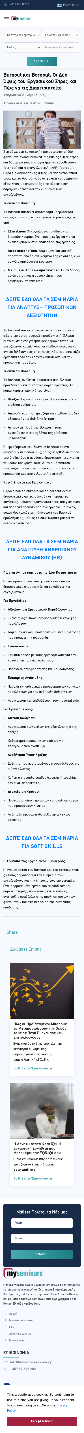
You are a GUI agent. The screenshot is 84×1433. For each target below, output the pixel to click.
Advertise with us (20, 1334)
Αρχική (13, 1313)
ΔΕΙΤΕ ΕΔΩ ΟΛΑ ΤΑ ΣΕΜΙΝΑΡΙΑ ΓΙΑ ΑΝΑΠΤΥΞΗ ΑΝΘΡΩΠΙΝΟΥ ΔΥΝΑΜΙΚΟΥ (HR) (42, 550)
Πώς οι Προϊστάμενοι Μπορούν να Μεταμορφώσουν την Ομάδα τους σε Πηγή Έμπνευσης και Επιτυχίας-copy (40, 1031)
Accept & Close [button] (42, 1421)
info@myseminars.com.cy (30, 1362)
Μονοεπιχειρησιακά (21, 1320)
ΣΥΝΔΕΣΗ (42, 1254)
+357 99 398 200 (19, 4)
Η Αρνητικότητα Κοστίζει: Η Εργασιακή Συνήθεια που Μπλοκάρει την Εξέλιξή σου (37, 1148)
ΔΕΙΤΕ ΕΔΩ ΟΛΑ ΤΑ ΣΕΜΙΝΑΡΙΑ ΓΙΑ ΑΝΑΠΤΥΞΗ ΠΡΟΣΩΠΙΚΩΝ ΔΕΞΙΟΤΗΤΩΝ (42, 307)
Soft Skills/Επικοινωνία (32, 1068)
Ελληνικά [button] (69, 5)
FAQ (11, 1327)
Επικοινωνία (16, 1340)
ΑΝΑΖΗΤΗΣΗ (42, 61)
